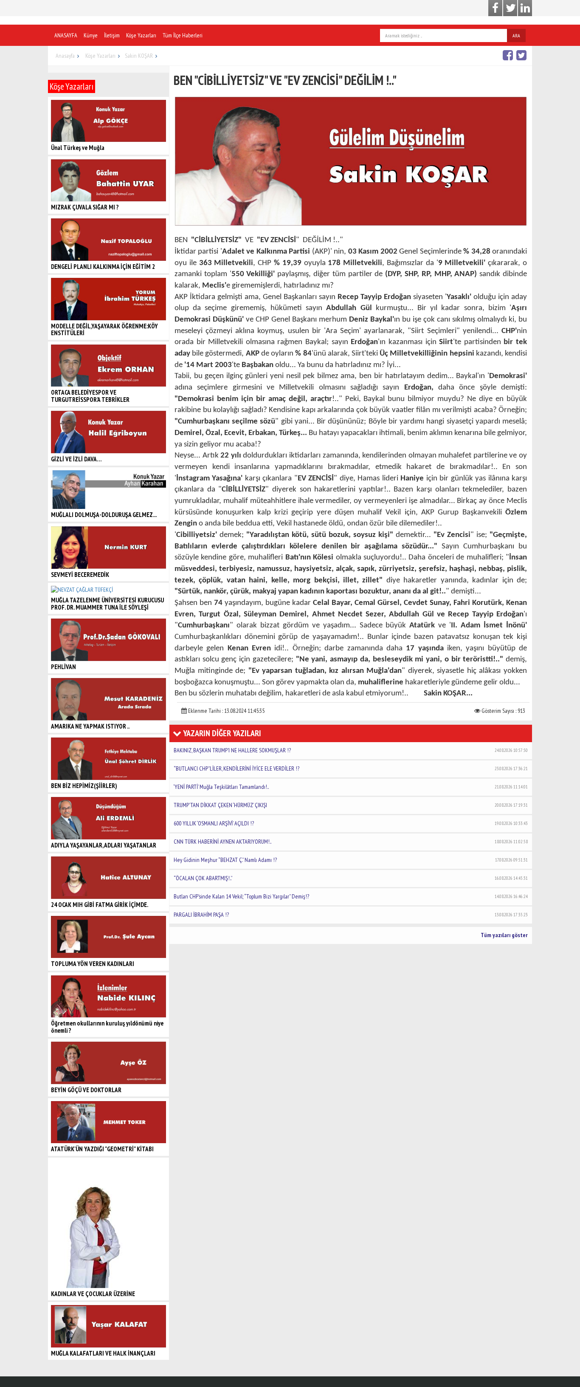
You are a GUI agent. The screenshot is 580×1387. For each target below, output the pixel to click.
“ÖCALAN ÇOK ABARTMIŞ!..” (351, 878)
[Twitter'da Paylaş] (522, 55)
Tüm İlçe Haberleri (183, 35)
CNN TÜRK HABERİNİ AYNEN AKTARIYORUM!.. (351, 841)
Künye (91, 35)
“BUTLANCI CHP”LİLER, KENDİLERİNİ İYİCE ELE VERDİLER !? (351, 768)
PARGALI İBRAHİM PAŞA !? (351, 914)
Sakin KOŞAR (139, 55)
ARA (516, 35)
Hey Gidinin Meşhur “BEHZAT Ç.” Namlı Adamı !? (351, 860)
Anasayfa (65, 55)
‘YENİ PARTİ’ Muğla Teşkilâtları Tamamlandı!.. (351, 787)
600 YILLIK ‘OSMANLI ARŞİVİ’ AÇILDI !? (351, 823)
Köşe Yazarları (141, 35)
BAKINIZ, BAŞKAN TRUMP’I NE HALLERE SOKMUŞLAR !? (351, 750)
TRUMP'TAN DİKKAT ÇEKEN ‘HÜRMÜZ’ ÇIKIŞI (351, 805)
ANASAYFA (65, 35)
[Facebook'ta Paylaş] (509, 55)
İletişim (112, 35)
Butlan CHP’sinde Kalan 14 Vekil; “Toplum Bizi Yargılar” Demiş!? (351, 896)
